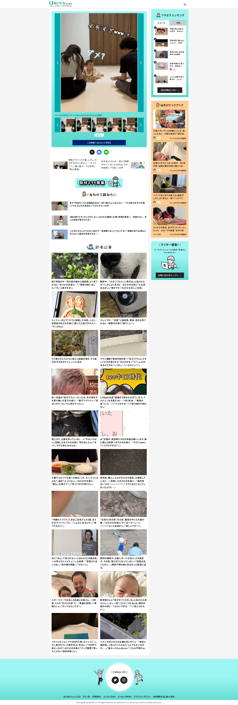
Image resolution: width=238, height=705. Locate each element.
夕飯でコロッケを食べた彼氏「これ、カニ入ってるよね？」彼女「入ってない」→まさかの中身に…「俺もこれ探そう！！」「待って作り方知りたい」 (75, 481)
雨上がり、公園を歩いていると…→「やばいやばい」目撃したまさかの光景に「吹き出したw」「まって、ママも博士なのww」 (74, 442)
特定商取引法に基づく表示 (164, 696)
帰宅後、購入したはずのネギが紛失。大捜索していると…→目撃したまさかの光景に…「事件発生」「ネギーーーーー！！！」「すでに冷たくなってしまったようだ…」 (123, 482)
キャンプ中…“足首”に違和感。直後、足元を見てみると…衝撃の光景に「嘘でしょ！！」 (123, 322)
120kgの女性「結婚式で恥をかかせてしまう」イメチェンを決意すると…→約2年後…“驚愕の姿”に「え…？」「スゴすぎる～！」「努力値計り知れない (123, 402)
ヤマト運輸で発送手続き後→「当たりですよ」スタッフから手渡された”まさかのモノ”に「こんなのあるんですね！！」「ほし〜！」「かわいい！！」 (123, 362)
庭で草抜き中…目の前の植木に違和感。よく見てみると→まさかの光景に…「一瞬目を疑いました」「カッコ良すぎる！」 (75, 284)
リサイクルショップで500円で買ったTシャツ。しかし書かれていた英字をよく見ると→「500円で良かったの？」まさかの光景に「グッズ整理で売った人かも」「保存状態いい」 (75, 646)
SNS (178, 22)
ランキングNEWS (125, 696)
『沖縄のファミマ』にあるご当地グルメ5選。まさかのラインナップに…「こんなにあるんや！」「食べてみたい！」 (74, 522)
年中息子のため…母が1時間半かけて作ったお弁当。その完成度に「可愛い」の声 (115, 164)
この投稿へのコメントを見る (99, 142)
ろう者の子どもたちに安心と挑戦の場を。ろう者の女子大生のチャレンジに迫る (74, 360)
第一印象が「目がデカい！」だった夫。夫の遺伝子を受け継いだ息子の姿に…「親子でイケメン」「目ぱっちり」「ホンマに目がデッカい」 (75, 400)
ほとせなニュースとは (72, 696)
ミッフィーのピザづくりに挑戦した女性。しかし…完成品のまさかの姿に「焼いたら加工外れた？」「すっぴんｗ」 (75, 323)
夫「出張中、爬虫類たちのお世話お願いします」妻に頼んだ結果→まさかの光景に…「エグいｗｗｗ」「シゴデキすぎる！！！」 (123, 442)
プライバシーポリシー (142, 696)
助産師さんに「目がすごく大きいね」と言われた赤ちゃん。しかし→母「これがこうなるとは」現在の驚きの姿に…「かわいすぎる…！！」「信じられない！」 (123, 604)
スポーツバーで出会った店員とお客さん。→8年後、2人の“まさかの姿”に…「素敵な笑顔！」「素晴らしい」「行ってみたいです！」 (74, 603)
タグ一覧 (86, 696)
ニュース (161, 22)
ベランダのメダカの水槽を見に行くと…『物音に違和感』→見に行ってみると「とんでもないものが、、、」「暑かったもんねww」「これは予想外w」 (123, 645)
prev (57, 62)
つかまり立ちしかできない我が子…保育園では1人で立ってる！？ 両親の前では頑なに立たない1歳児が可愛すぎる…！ (108, 232)
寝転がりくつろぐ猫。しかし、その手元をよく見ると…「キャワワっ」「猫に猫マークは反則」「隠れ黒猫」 (83, 164)
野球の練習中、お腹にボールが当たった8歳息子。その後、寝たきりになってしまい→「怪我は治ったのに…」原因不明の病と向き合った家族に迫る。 (123, 563)
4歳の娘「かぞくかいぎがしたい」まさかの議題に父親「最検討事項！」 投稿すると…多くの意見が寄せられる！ (108, 218)
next (141, 62)
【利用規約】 (96, 696)
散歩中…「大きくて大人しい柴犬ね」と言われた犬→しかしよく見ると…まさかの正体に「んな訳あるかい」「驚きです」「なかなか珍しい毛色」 (122, 284)
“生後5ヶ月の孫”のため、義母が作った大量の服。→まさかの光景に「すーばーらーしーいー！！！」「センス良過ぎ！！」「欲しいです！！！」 (122, 522)
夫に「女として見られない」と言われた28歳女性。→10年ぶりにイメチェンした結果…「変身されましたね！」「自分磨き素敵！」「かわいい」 (75, 561)
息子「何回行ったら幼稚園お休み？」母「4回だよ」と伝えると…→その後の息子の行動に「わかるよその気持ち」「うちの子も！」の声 (107, 204)
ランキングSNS (109, 696)
